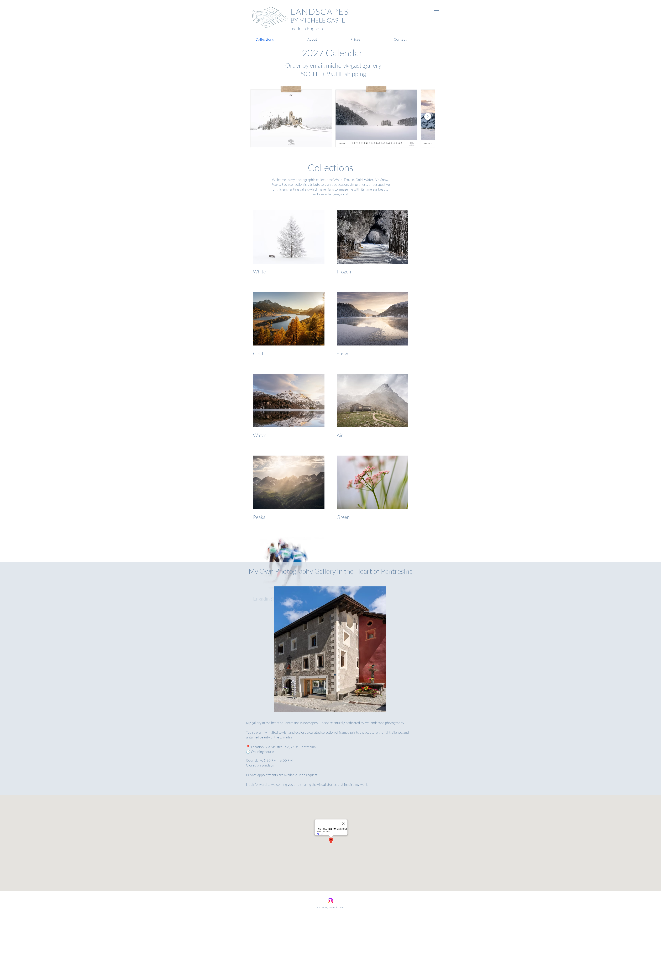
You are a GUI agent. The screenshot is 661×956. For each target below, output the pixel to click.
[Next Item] (427, 116)
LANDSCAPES (320, 11)
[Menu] (436, 10)
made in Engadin (307, 28)
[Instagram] (330, 901)
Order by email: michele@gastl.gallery (333, 65)
